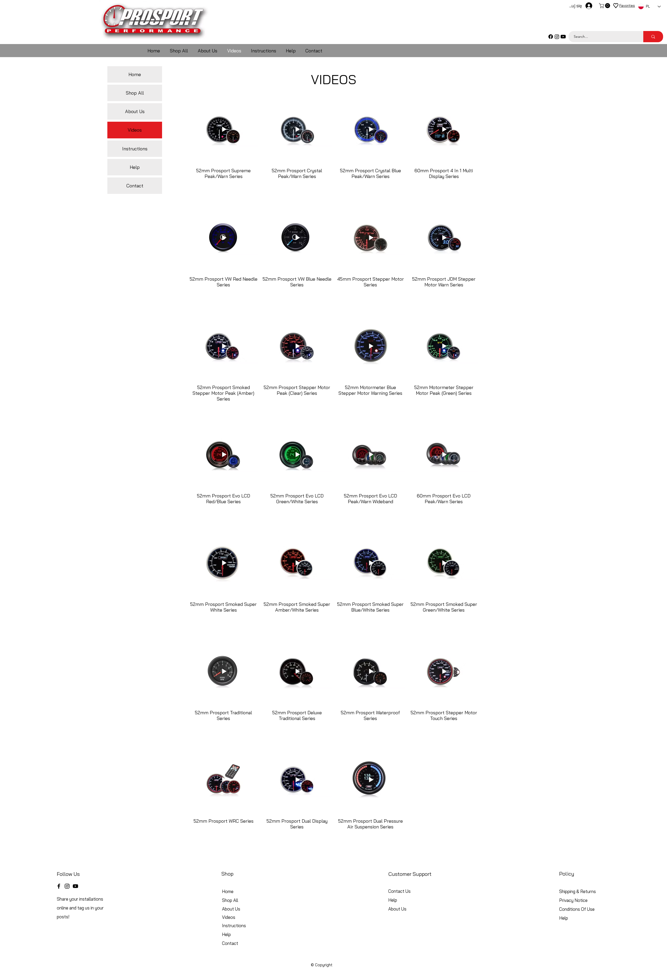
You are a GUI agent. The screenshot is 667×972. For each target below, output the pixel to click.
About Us (135, 111)
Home (134, 74)
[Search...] (653, 36)
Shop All (135, 93)
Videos (135, 130)
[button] (605, 5)
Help (135, 167)
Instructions (134, 149)
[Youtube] (563, 37)
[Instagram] (557, 37)
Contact (134, 186)
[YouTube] (75, 886)
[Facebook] (551, 37)
